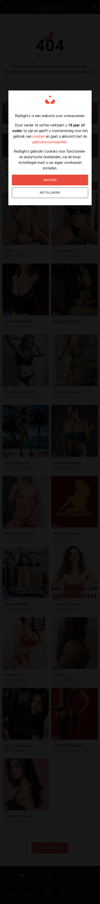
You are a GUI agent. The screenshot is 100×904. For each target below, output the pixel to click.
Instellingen (50, 192)
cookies (38, 136)
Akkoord (50, 180)
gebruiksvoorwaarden (49, 142)
